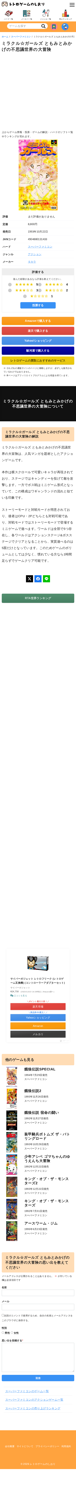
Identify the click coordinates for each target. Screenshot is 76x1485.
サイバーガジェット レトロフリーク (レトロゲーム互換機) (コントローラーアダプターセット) (37, 980)
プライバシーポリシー (47, 1446)
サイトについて (25, 1446)
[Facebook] (38, 578)
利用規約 (66, 1446)
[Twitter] (29, 578)
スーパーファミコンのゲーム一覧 (27, 1391)
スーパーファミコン (21, 36)
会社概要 (9, 1446)
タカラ (32, 261)
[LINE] (46, 578)
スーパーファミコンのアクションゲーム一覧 (34, 1399)
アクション (35, 254)
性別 (4, 1327)
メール (5, 1301)
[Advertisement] (38, 92)
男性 (7, 1332)
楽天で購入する (38, 330)
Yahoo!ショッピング (38, 340)
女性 (16, 1332)
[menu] (71, 5)
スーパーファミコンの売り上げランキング (32, 1408)
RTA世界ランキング (38, 598)
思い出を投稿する (12, 1340)
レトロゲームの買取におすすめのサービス (38, 360)
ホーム (5, 36)
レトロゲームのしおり (42, 1464)
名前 (4, 1287)
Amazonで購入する (38, 320)
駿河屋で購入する (37, 350)
